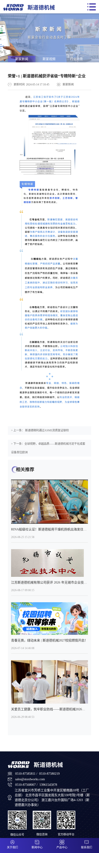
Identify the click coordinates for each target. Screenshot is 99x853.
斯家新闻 (21, 59)
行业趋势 (76, 59)
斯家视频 (49, 59)
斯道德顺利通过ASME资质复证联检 (46, 430)
